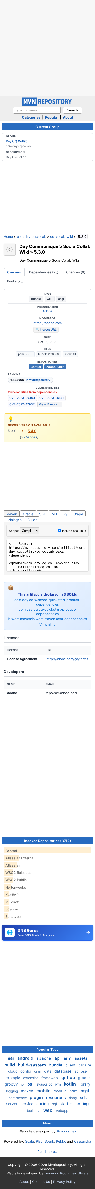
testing (82, 1103)
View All (70, 354)
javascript (44, 1084)
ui (39, 1110)
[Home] (47, 104)
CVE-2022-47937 (22, 404)
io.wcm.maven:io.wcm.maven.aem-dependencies (47, 619)
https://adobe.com (47, 323)
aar (11, 1058)
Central (36, 367)
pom (25, 354)
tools (31, 1110)
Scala (29, 1141)
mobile (44, 1090)
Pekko (61, 1141)
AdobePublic (55, 367)
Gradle (28, 514)
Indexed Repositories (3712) (47, 841)
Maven (11, 514)
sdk (83, 1097)
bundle (36, 299)
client (71, 1065)
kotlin (70, 1084)
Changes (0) (75, 272)
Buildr (32, 520)
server (12, 1103)
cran (38, 1071)
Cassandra (82, 1141)
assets (81, 1058)
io (23, 1084)
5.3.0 (39, 251)
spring (43, 1103)
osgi (61, 299)
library (84, 1084)
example (13, 1077)
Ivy (65, 514)
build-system (32, 1064)
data (48, 1071)
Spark (49, 1141)
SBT (42, 514)
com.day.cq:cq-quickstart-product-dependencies (47, 611)
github (68, 1077)
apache (44, 1058)
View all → (47, 625)
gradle (84, 1077)
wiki (49, 299)
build (10, 1064)
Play (39, 1141)
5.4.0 (32, 431)
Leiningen (14, 520)
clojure (85, 1065)
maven (27, 1090)
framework (50, 1078)
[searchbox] (37, 110)
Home (8, 236)
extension (31, 1078)
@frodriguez (66, 1131)
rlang (73, 1098)
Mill (54, 514)
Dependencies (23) (43, 272)
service (27, 1103)
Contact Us (41, 1182)
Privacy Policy (64, 1182)
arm (68, 1058)
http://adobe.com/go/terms (67, 659)
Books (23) (15, 281)
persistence (18, 1098)
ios (30, 1084)
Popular (51, 117)
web (48, 1110)
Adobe (48, 311)
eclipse (81, 1071)
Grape (78, 514)
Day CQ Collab (16, 141)
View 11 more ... (49, 404)
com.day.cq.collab (31, 236)
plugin (37, 1097)
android (25, 1058)
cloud (13, 1071)
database (63, 1071)
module (60, 1091)
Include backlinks (74, 531)
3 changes (29, 437)
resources (56, 1097)
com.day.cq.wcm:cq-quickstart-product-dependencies (47, 602)
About (68, 117)
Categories (31, 117)
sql (55, 1104)
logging (12, 1091)
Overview (14, 272)
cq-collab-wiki (61, 236)
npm (74, 1090)
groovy (12, 1084)
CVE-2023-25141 (51, 398)
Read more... (48, 1151)
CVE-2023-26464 (22, 398)
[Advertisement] (47, 47)
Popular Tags (47, 1049)
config (26, 1071)
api (58, 1058)
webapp (61, 1110)
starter (66, 1103)
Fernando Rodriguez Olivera (66, 1173)
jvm (58, 1084)
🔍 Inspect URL (46, 329)
